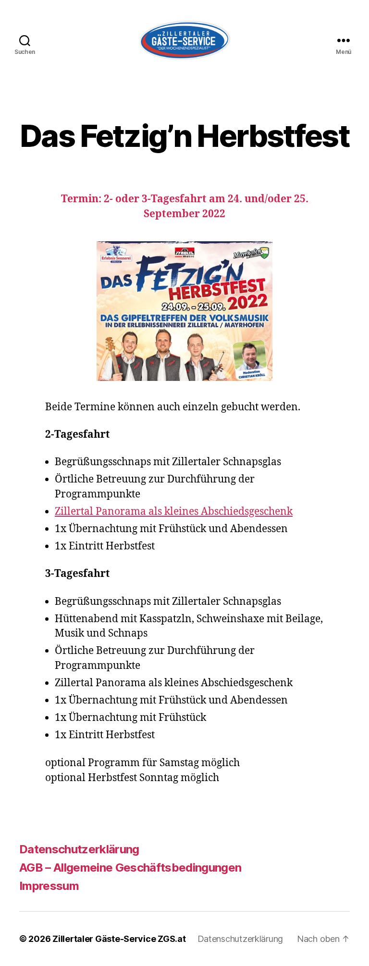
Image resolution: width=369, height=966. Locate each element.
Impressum (49, 886)
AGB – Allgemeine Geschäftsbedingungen (130, 868)
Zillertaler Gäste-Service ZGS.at (118, 939)
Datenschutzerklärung (79, 849)
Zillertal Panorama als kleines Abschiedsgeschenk (174, 511)
